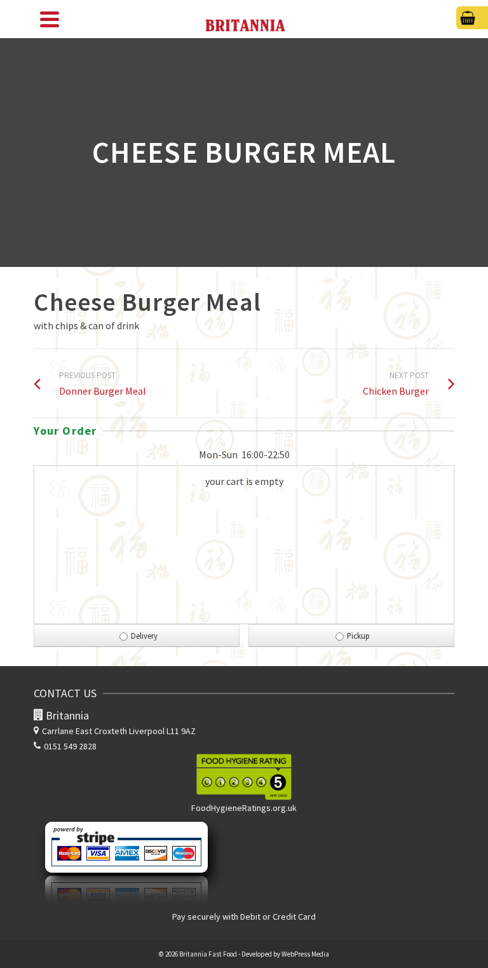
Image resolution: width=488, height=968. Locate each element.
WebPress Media (305, 954)
